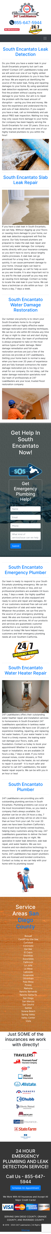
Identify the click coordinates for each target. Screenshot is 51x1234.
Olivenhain (28, 978)
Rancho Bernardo (28, 991)
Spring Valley (28, 1014)
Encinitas (28, 955)
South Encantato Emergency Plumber (25, 569)
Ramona (28, 988)
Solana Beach (28, 1011)
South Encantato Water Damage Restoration (25, 305)
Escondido (28, 958)
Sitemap (25, 1230)
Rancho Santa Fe (28, 994)
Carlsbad (28, 942)
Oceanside (28, 975)
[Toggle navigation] (45, 38)
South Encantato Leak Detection (25, 51)
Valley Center (28, 1017)
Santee (28, 1008)
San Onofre (28, 1004)
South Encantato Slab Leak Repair (25, 180)
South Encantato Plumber (25, 787)
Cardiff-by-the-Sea (28, 939)
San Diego (28, 998)
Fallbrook (28, 962)
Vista (28, 1021)
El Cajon (28, 952)
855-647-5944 (28, 22)
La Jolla (28, 965)
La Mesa (28, 968)
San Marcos (28, 1001)
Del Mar (28, 949)
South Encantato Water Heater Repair (26, 670)
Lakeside (28, 972)
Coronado (28, 945)
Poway (28, 985)
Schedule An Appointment (25, 1188)
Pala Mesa (28, 981)
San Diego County (27, 920)
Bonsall (28, 936)
